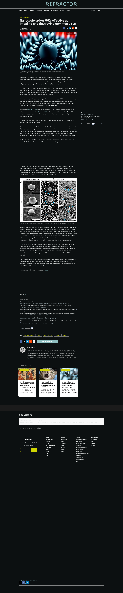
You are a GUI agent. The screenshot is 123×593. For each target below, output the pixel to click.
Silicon (57, 335)
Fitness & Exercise (80, 459)
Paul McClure (31, 348)
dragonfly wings (32, 109)
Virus (39, 335)
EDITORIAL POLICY (50, 445)
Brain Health (79, 441)
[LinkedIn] (70, 28)
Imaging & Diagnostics (81, 447)
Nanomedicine (84, 112)
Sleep (77, 461)
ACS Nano (47, 270)
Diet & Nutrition (79, 457)
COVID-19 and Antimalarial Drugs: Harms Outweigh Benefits (90, 117)
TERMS (47, 449)
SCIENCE (63, 437)
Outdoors (93, 443)
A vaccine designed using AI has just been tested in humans (68, 383)
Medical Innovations (80, 443)
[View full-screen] (75, 33)
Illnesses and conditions (81, 439)
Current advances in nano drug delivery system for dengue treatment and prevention (39, 301)
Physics (62, 449)
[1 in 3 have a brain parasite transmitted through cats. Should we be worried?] (48, 374)
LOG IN (98, 10)
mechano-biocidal (41, 112)
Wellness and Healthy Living (82, 453)
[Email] (76, 28)
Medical (63, 447)
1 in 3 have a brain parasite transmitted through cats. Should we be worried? (48, 384)
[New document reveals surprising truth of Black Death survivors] (27, 374)
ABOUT (47, 443)
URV (26, 294)
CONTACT (48, 453)
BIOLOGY (32, 10)
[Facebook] (64, 28)
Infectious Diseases (25, 17)
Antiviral (65, 335)
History (62, 445)
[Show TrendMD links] (76, 327)
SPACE (68, 10)
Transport (93, 445)
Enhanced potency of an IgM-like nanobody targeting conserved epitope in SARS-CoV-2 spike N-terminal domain (45, 305)
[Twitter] (67, 28)
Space (62, 451)
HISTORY (46, 10)
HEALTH (26, 10)
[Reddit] (73, 28)
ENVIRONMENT (54, 10)
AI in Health (78, 445)
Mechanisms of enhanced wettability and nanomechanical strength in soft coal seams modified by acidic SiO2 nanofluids (47, 313)
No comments (48, 341)
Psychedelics (79, 451)
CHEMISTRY (39, 10)
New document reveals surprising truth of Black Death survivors (27, 383)
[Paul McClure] (23, 350)
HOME (20, 10)
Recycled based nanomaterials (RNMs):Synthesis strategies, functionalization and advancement (41, 317)
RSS (47, 455)
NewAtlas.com (94, 437)
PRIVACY (48, 451)
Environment (64, 439)
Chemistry (63, 443)
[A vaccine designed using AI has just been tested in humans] (69, 374)
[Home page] (61, 4)
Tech (92, 441)
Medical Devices (79, 449)
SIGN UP (93, 10)
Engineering (94, 439)
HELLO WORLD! (49, 439)
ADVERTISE (48, 447)
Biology (62, 441)
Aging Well (78, 455)
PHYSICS (62, 10)
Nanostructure (48, 335)
